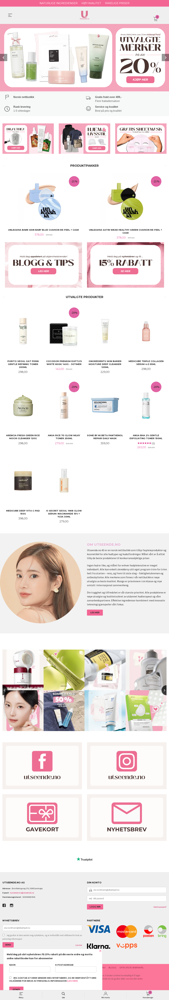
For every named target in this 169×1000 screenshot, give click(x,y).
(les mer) (72, 981)
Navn (12, 965)
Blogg (112, 967)
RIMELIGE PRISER (117, 3)
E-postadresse (64, 965)
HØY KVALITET (91, 3)
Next (165, 57)
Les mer (78, 945)
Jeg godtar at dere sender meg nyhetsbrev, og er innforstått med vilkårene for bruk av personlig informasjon (42, 937)
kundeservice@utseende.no (22, 892)
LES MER (95, 612)
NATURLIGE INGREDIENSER (59, 3)
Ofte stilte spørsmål (131, 967)
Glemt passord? (160, 907)
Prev (3, 57)
